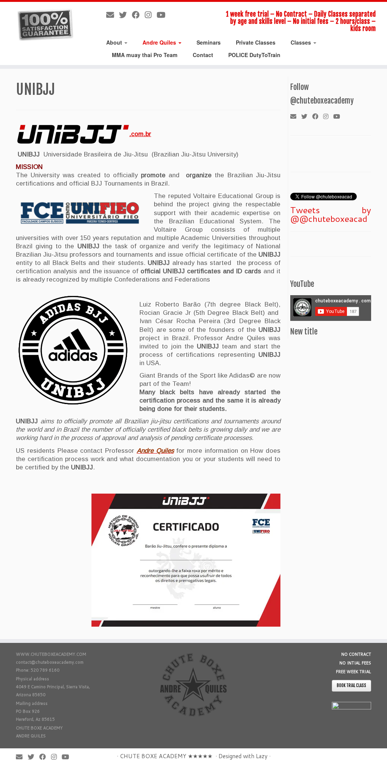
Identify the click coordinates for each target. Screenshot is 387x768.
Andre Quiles (160, 42)
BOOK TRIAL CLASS (351, 685)
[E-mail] (112, 14)
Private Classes (256, 42)
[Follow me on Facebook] (138, 14)
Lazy (262, 756)
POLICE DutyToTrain (254, 55)
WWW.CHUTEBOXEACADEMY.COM (51, 654)
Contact (203, 55)
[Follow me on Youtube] (163, 14)
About (115, 42)
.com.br (140, 134)
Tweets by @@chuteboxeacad (330, 214)
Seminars (209, 42)
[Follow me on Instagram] (150, 14)
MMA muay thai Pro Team (145, 55)
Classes (302, 42)
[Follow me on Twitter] (125, 14)
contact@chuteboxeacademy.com (50, 662)
